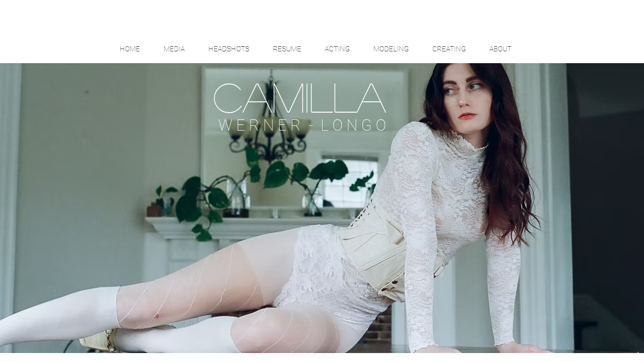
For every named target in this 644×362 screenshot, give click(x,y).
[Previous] (51, 205)
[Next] (592, 205)
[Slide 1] (322, 330)
